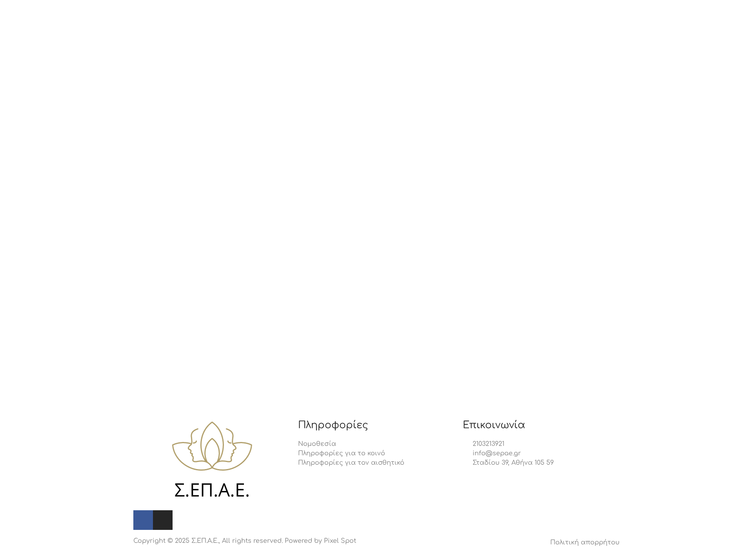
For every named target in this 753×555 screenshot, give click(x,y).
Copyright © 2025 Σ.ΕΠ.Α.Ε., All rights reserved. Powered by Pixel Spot (244, 540)
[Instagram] (163, 520)
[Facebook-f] (143, 520)
